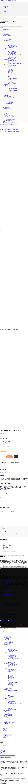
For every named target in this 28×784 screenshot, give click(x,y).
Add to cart (10, 456)
